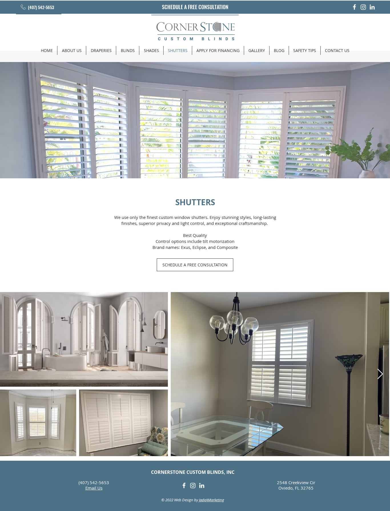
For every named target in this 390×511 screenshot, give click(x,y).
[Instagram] (363, 7)
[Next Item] (380, 374)
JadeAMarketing (211, 499)
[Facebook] (354, 7)
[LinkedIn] (372, 7)
